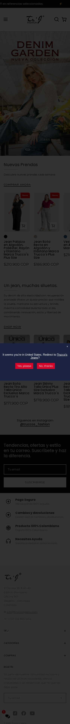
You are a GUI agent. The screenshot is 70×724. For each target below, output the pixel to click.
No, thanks (46, 366)
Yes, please (24, 366)
